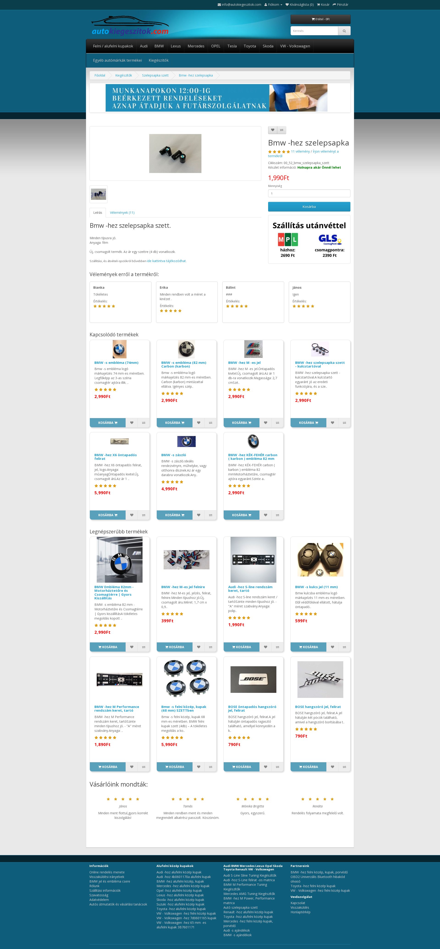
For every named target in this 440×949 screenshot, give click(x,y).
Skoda (268, 46)
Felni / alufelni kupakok (113, 46)
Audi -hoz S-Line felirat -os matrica (249, 880)
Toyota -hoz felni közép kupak (313, 886)
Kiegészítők (159, 60)
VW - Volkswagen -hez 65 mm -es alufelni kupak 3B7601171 (181, 924)
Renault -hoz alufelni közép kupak (248, 912)
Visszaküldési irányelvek (106, 877)
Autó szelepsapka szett (240, 907)
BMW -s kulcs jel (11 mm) (316, 586)
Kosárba (309, 206)
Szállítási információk (105, 890)
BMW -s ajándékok (237, 935)
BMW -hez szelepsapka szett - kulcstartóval (320, 364)
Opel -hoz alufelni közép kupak (179, 890)
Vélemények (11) (122, 212)
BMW (159, 46)
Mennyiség (275, 186)
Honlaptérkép (301, 912)
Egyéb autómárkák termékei (117, 60)
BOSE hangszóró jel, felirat (318, 706)
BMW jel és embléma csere (109, 881)
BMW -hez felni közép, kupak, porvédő (319, 872)
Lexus (176, 46)
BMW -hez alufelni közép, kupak (180, 881)
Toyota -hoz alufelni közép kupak (181, 909)
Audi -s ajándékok (236, 930)
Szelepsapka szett (155, 75)
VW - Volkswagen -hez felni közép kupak (186, 913)
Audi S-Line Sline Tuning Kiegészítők (249, 875)
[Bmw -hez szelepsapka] (175, 153)
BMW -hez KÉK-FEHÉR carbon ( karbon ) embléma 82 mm (252, 457)
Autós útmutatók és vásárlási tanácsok (118, 904)
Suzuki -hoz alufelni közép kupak (180, 904)
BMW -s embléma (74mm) (116, 362)
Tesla (232, 46)
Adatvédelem (99, 899)
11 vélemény (300, 151)
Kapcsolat (298, 903)
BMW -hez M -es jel (244, 362)
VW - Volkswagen (295, 46)
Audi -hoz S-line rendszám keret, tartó (250, 588)
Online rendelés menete (107, 872)
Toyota (250, 46)
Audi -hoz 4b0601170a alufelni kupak (184, 877)
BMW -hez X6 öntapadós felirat (115, 457)
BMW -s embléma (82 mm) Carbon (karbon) (183, 364)
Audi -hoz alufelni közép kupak (179, 872)
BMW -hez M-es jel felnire (183, 586)
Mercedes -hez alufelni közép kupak (183, 886)
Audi (144, 46)
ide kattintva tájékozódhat (166, 261)
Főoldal (99, 75)
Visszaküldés (300, 907)
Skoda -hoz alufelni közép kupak (180, 899)
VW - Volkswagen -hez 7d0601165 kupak (186, 918)
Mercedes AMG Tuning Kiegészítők (249, 893)
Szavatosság (98, 895)
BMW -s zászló (173, 455)
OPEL (215, 46)
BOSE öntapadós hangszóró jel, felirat (252, 708)
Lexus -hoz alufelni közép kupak (180, 895)
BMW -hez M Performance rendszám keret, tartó (116, 708)
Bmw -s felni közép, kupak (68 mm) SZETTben (183, 708)
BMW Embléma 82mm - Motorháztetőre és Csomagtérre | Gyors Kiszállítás (114, 592)
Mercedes (196, 46)
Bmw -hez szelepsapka (196, 75)
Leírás (97, 212)
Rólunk (94, 886)
